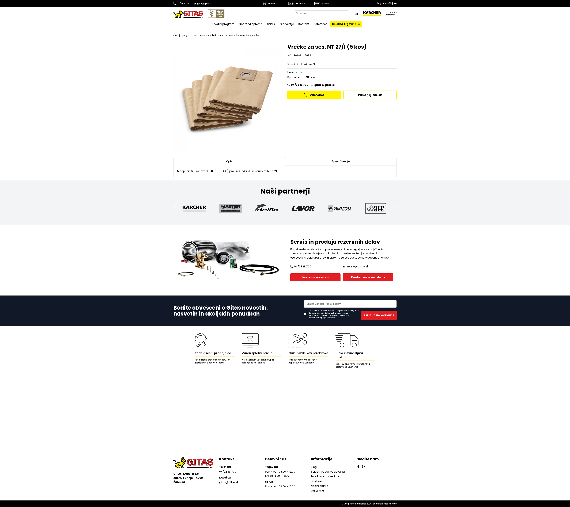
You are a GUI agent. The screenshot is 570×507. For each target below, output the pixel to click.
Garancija (273, 3)
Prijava (393, 3)
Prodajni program (222, 24)
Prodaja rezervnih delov (368, 277)
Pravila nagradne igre (325, 476)
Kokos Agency (389, 503)
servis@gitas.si (357, 266)
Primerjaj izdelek (370, 95)
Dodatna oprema (250, 24)
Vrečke (255, 35)
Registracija (383, 3)
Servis (271, 24)
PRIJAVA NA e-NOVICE (379, 315)
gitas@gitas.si (204, 3)
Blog (314, 467)
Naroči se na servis (315, 277)
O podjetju (287, 24)
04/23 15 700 (183, 3)
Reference (320, 24)
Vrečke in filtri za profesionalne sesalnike (228, 35)
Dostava (300, 3)
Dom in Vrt (199, 35)
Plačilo (325, 3)
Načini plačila (319, 486)
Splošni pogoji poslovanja (328, 471)
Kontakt (303, 24)
